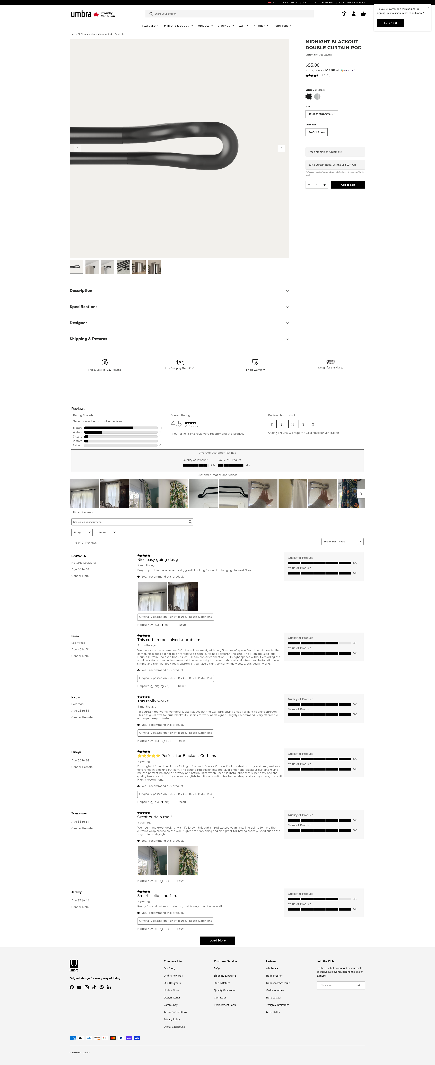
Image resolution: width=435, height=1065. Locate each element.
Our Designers (172, 983)
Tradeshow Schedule (278, 983)
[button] (363, 13)
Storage (224, 25)
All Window (83, 34)
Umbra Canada (83, 1052)
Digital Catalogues (174, 1026)
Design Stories (172, 997)
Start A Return (222, 983)
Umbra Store (171, 990)
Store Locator (273, 997)
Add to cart (348, 184)
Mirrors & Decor (176, 25)
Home (72, 34)
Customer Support (352, 2)
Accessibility (273, 1012)
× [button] (428, 7)
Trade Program (274, 975)
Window (203, 25)
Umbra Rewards (173, 975)
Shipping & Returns (225, 975)
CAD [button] (274, 2)
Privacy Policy (172, 1019)
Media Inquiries (275, 990)
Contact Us (220, 997)
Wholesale (272, 968)
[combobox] (229, 13)
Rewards (328, 2)
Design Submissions (277, 1004)
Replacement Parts (225, 1004)
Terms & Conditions (175, 1012)
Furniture (281, 25)
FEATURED (149, 25)
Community (171, 1004)
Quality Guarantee (224, 990)
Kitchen (260, 25)
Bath (242, 25)
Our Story (169, 968)
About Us (309, 2)
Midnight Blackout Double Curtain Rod (108, 34)
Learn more (390, 23)
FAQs (217, 968)
